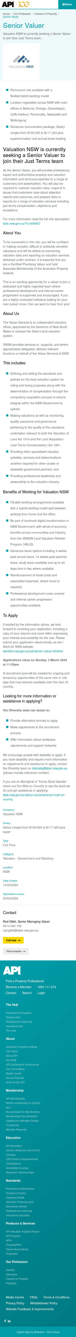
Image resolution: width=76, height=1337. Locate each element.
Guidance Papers (16, 1193)
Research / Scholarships (20, 1172)
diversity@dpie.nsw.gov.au (49, 768)
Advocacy (11, 1274)
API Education (14, 1145)
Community (12, 1125)
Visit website (14, 951)
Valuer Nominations (17, 1249)
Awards (10, 1270)
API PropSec (13, 1236)
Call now (11, 940)
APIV (9, 1240)
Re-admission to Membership (23, 1111)
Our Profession (22, 13)
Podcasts (11, 1283)
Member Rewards (16, 1129)
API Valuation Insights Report (22, 1231)
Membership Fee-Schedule (21, 1116)
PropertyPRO (13, 1244)
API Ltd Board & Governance (22, 1064)
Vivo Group (53, 1332)
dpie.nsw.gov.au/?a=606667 (21, 223)
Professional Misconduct (20, 1188)
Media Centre (14, 1073)
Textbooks (12, 1253)
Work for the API (15, 1082)
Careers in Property (45, 13)
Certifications (13, 1163)
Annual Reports (15, 1077)
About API (11, 1055)
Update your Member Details (22, 1120)
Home (6, 13)
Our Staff (11, 1060)
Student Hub (13, 1017)
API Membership (15, 1098)
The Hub (11, 1030)
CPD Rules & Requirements (22, 1159)
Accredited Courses (17, 1168)
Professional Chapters (18, 1012)
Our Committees (15, 1069)
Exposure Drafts (15, 1197)
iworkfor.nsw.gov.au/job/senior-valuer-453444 (33, 651)
